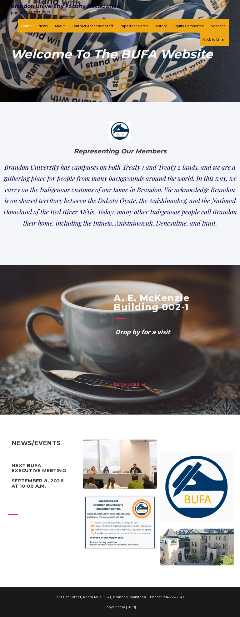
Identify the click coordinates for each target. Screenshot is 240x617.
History (161, 25)
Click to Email (214, 39)
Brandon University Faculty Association (65, 6)
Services (218, 25)
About (60, 25)
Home (26, 25)
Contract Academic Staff (92, 25)
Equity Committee (189, 25)
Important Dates (134, 25)
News (43, 25)
